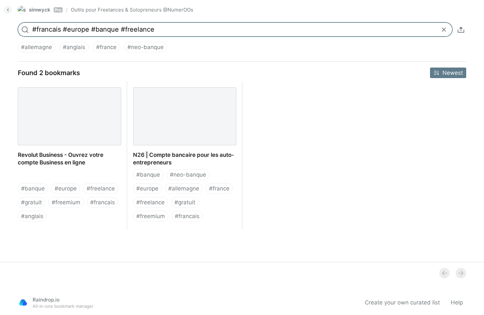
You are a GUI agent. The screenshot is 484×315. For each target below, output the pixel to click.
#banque (33, 188)
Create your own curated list (402, 302)
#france (106, 47)
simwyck (45, 10)
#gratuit (31, 202)
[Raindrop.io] (23, 302)
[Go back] (8, 10)
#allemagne (36, 47)
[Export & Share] (461, 29)
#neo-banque (145, 47)
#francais (102, 202)
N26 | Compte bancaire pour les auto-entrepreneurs (177, 89)
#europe (66, 188)
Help (457, 302)
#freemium (66, 202)
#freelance (101, 188)
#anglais (74, 47)
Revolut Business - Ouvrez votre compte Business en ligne (65, 89)
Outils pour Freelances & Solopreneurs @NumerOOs (132, 10)
